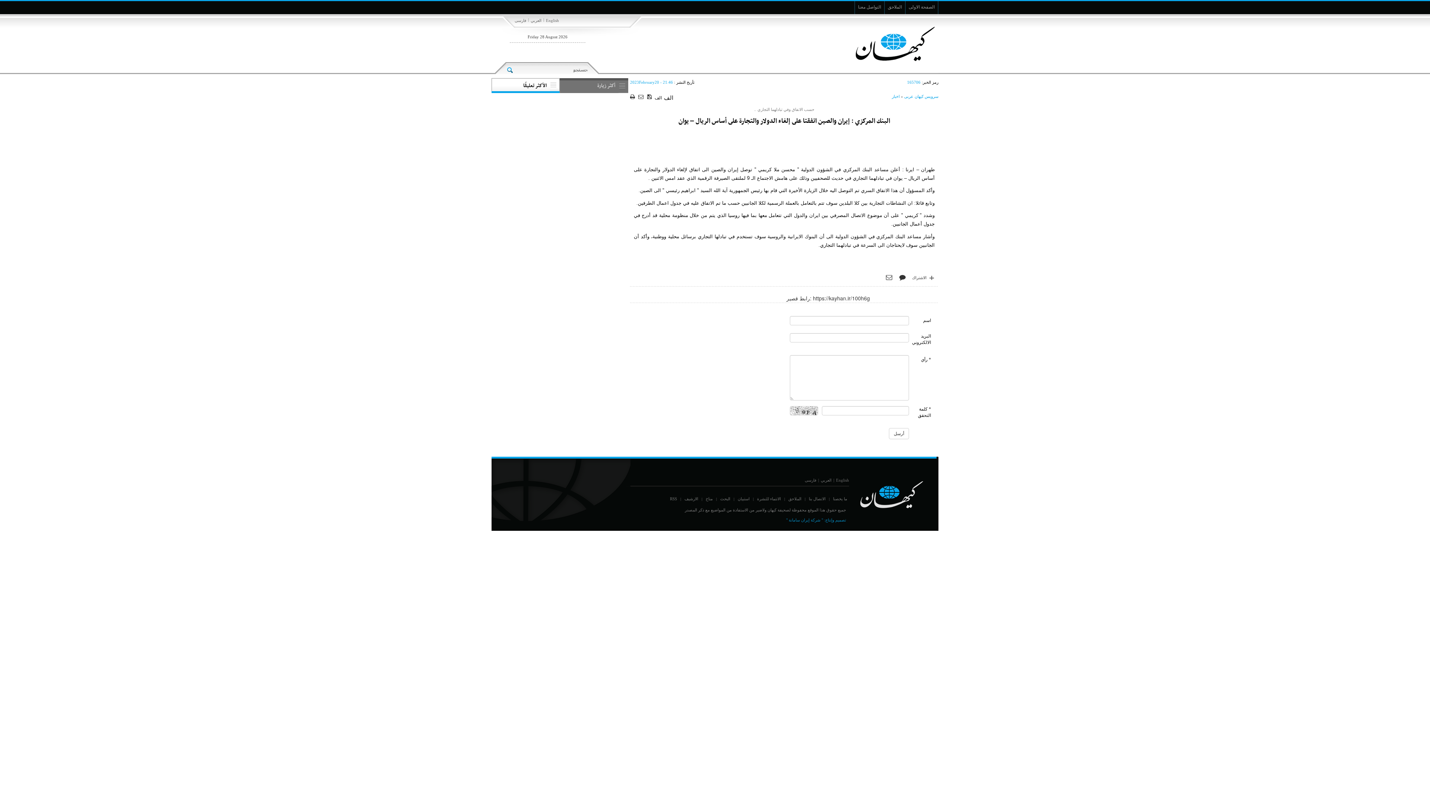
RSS (673, 499)
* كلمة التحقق (924, 412)
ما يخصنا (840, 499)
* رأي (926, 359)
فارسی (520, 20)
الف (658, 97)
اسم (927, 320)
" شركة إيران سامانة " (804, 520)
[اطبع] (633, 97)
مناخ (709, 499)
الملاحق (794, 499)
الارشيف (691, 499)
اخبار (896, 96)
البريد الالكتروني (921, 339)
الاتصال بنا (817, 499)
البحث (725, 499)
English (552, 20)
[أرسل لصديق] (641, 97)
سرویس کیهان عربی (921, 96)
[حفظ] (650, 97)
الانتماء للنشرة (769, 499)
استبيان (744, 499)
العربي (536, 20)
